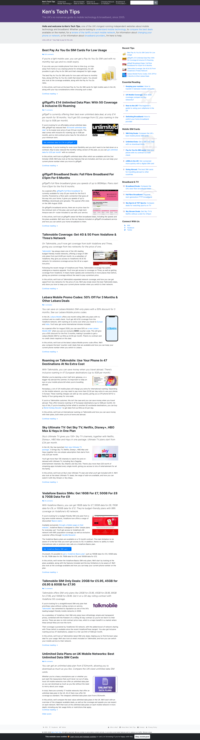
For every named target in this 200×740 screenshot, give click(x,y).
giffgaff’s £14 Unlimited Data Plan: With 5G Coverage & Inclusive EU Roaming (79, 104)
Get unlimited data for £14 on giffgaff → (59, 142)
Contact (141, 727)
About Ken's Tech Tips (128, 727)
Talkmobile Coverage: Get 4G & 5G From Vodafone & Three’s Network (79, 236)
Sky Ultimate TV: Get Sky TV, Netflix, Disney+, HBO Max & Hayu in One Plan (78, 429)
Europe (100, 322)
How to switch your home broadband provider (138, 119)
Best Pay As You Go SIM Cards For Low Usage (74, 50)
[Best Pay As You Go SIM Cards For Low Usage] (124, 53)
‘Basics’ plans (56, 521)
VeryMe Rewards (68, 535)
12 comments (48, 588)
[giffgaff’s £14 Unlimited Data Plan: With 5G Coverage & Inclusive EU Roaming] (124, 59)
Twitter (129, 230)
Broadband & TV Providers (120, 2)
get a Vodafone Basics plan (74, 554)
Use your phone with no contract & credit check (140, 152)
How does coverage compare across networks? (139, 97)
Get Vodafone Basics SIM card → (57, 549)
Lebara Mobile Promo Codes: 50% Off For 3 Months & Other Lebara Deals (80, 299)
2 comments (48, 305)
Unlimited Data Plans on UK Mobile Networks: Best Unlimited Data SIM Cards (78, 655)
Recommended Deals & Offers (79, 2)
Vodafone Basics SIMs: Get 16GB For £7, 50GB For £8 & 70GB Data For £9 (80, 495)
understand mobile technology (111, 29)
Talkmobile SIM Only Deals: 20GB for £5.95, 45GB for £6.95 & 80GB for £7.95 (80, 582)
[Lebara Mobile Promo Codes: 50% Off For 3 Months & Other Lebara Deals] (124, 75)
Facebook (130, 228)
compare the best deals (141, 29)
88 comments (48, 661)
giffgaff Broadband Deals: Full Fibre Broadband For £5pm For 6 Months (78, 176)
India (47, 324)
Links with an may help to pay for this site (57, 40)
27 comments (48, 110)
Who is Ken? (114, 727)
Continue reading (50, 94)
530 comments (49, 54)
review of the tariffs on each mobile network (93, 32)
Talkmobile (46, 251)
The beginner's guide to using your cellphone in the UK (140, 108)
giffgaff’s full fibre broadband (68, 191)
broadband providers (95, 35)
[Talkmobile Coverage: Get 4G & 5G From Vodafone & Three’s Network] (124, 69)
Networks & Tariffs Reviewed (92, 2)
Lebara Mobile (56, 317)
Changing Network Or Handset (107, 2)
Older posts (46, 714)
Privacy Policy (152, 727)
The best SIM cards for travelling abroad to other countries (139, 171)
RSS (128, 225)
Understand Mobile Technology (64, 2)
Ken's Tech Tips (48, 2)
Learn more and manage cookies (83, 737)
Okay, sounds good (142, 737)
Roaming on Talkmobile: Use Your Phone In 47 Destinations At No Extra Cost (74, 362)
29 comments (48, 501)
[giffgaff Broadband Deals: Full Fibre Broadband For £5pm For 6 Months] (124, 64)
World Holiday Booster (52, 408)
